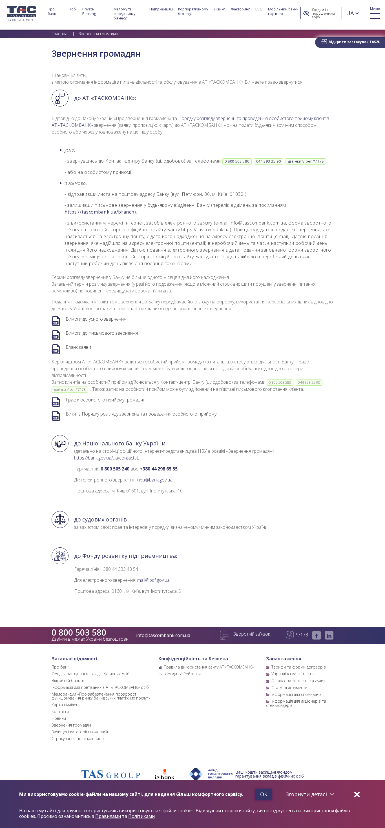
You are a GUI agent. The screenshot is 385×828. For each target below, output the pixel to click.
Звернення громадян (71, 725)
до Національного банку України (119, 443)
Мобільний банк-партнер (283, 11)
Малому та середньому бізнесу (125, 13)
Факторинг (240, 9)
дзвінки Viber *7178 (306, 161)
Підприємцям (161, 9)
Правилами (108, 816)
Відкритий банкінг (68, 680)
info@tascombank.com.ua (163, 635)
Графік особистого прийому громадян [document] (105, 400)
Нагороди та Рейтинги (179, 673)
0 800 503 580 (237, 161)
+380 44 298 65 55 (159, 469)
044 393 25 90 (268, 161)
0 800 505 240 (115, 469)
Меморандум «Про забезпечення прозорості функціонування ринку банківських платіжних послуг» (101, 696)
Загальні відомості (74, 659)
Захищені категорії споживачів (80, 731)
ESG (258, 9)
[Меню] (375, 13)
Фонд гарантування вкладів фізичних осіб (91, 673)
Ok (263, 794)
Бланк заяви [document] (78, 347)
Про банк (52, 11)
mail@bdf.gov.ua (153, 580)
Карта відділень (66, 704)
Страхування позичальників (78, 738)
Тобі (73, 9)
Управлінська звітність (292, 673)
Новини (59, 718)
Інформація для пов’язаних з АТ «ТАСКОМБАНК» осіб (100, 687)
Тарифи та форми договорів (298, 667)
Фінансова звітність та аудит (298, 680)
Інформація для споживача (296, 694)
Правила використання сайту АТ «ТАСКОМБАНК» (209, 667)
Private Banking (89, 11)
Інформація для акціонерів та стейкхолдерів (296, 703)
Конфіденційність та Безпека (193, 659)
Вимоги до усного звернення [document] (96, 319)
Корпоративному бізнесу (193, 11)
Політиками (141, 816)
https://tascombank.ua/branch (99, 212)
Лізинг (219, 9)
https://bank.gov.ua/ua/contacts (105, 458)
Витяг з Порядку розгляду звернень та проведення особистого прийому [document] (141, 414)
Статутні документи (289, 687)
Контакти (60, 711)
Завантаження (283, 659)
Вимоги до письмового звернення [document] (102, 333)
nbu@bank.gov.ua (154, 480)
